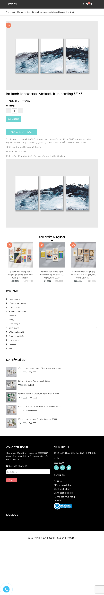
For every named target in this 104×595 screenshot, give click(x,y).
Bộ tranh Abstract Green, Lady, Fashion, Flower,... (39, 393)
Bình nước (13, 348)
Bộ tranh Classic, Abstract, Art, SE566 (34, 381)
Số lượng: (10, 105)
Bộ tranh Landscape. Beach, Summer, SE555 (37, 419)
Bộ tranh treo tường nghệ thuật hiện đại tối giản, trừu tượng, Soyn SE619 (20, 274)
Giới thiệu (58, 481)
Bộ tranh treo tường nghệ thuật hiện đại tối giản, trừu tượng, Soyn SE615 (83, 274)
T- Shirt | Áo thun (16, 307)
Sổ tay (11, 319)
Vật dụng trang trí (16, 332)
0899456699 (59, 463)
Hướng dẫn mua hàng (64, 496)
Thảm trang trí (15, 324)
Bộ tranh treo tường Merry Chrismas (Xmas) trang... (40, 368)
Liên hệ (57, 500)
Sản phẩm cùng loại (52, 236)
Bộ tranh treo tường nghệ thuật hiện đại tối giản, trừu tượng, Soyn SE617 (52, 274)
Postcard (12, 315)
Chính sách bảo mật (63, 492)
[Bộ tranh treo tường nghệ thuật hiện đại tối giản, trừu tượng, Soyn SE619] (20, 255)
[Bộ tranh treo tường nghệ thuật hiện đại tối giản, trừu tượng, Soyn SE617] (52, 255)
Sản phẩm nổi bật (16, 359)
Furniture (12, 344)
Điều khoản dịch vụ (63, 485)
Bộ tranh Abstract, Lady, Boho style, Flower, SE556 (39, 406)
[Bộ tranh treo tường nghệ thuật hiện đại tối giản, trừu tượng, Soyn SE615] (84, 255)
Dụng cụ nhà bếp (16, 336)
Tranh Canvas (14, 299)
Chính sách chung (62, 489)
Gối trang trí (14, 328)
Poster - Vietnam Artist (18, 311)
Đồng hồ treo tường (17, 303)
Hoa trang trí (14, 340)
